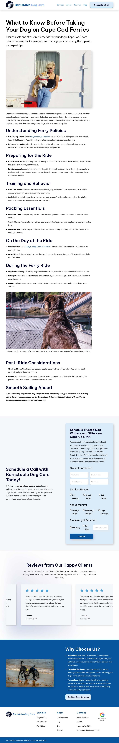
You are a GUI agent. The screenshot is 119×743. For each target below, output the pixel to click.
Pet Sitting (41, 726)
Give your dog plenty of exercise (37, 246)
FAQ (58, 722)
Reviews (77, 5)
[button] (60, 5)
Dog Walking (41, 717)
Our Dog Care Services (78, 697)
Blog (85, 5)
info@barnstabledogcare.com (88, 730)
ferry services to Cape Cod (40, 136)
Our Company (62, 717)
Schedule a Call (101, 5)
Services (60, 5)
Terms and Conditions (14, 740)
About (68, 5)
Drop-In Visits (42, 722)
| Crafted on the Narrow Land (34, 740)
